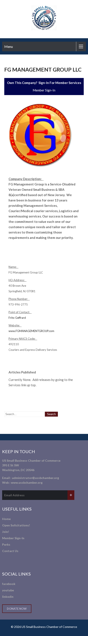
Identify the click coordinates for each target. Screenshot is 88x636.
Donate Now (17, 608)
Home (6, 519)
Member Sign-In (44, 90)
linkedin (7, 596)
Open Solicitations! (16, 525)
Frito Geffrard (17, 317)
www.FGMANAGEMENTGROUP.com (31, 331)
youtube (8, 590)
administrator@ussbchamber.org (35, 478)
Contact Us (10, 551)
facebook (8, 584)
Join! (5, 531)
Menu (8, 46)
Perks (6, 544)
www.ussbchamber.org (27, 482)
